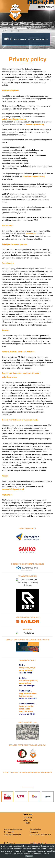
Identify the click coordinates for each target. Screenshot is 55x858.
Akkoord (29, 856)
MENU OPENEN (45, 7)
